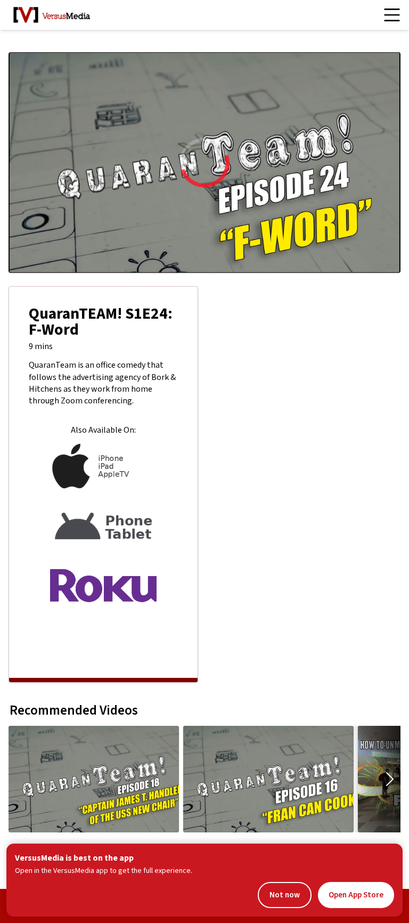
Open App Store (356, 895)
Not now (284, 895)
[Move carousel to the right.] (389, 779)
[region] (204, 162)
